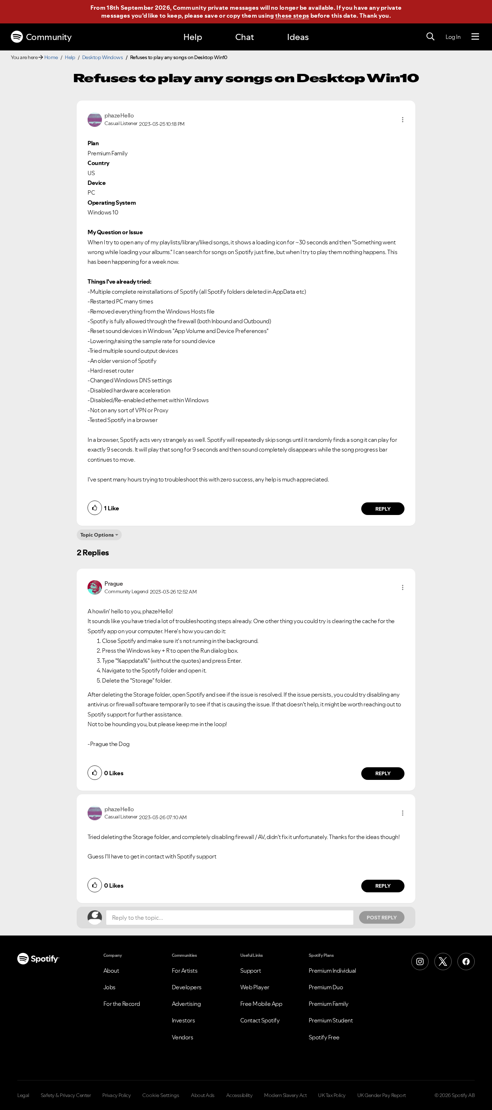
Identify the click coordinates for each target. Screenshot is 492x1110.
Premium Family (329, 1004)
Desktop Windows (102, 57)
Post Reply (382, 917)
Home (51, 57)
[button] (402, 119)
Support (250, 970)
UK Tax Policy (332, 1095)
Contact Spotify (260, 1020)
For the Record (121, 1004)
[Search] (430, 36)
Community (49, 37)
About (111, 970)
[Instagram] (420, 961)
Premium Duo (326, 987)
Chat (244, 37)
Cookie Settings (160, 1095)
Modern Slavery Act (285, 1095)
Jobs (109, 987)
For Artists (185, 970)
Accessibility (239, 1095)
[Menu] (475, 37)
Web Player (254, 987)
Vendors (182, 1037)
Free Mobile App (261, 1004)
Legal (23, 1095)
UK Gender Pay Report (381, 1095)
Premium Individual (332, 970)
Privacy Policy (116, 1095)
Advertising (186, 1004)
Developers (187, 987)
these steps (292, 15)
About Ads (203, 1095)
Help (192, 37)
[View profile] (95, 119)
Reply (383, 508)
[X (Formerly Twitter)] (443, 961)
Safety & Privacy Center (66, 1095)
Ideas (298, 37)
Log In (453, 37)
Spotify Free (324, 1037)
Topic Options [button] (97, 534)
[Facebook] (466, 961)
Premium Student (331, 1020)
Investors (183, 1020)
